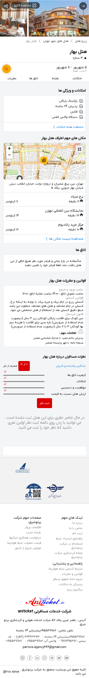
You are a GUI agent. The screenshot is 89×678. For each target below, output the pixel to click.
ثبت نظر (44, 403)
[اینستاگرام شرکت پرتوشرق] (44, 658)
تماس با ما (76, 528)
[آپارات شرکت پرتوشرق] (22, 658)
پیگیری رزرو (75, 590)
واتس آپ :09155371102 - (40, 641)
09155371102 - (13, 641)
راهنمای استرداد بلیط (69, 539)
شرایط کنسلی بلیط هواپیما (66, 569)
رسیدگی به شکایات (71, 584)
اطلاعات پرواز (33, 527)
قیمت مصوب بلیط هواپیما (24, 543)
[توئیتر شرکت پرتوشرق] (59, 658)
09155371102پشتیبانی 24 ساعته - (63, 637)
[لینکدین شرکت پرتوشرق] (37, 658)
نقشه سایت (33, 533)
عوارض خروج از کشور (27, 548)
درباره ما (77, 523)
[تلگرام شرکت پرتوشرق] (51, 658)
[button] (44, 161)
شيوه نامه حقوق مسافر (68, 579)
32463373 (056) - (26, 637)
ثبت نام (77, 533)
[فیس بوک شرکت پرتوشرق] (29, 658)
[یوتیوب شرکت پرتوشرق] (66, 658)
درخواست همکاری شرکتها (25, 538)
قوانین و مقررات (72, 574)
